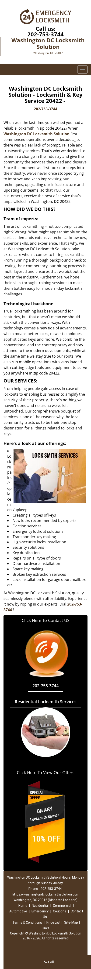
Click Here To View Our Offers (45, 772)
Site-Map (71, 922)
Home (22, 905)
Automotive (18, 911)
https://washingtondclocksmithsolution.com (45, 894)
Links (45, 928)
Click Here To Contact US (46, 620)
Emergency (40, 911)
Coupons (59, 911)
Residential (40, 905)
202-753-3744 (45, 34)
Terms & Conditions (27, 922)
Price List (53, 922)
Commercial (62, 905)
